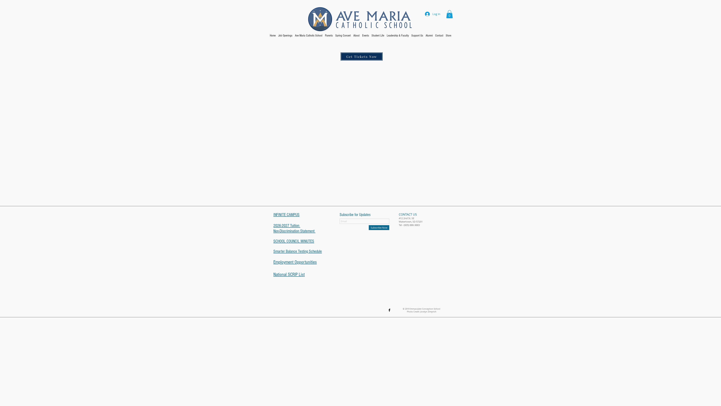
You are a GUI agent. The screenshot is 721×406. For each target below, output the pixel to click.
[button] (449, 14)
